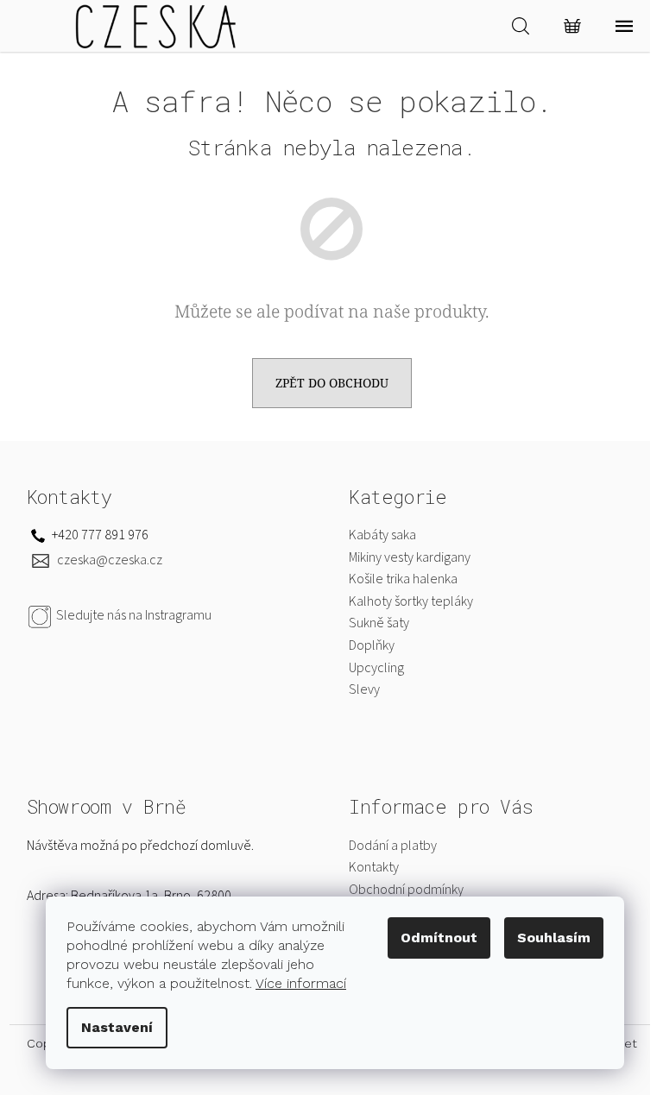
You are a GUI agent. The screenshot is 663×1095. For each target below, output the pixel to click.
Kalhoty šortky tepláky (411, 601)
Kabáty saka (382, 534)
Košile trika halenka (403, 579)
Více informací (301, 983)
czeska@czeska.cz (109, 560)
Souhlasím (553, 937)
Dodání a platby (393, 845)
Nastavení (117, 1027)
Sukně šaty (379, 623)
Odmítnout (439, 937)
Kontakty (374, 867)
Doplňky (372, 645)
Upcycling (376, 667)
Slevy (364, 689)
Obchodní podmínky (406, 889)
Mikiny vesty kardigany (409, 557)
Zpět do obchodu (331, 382)
